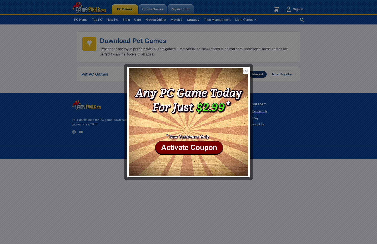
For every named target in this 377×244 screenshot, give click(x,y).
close (245, 71)
